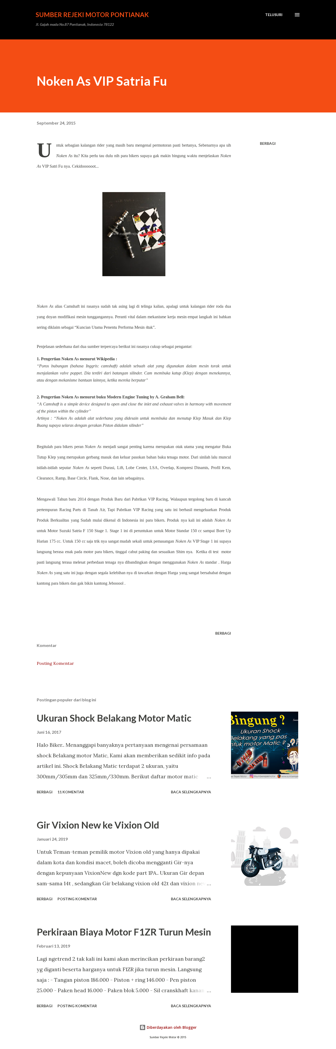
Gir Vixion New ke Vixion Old (98, 825)
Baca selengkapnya (191, 792)
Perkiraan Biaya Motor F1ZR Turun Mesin (124, 932)
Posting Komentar (55, 663)
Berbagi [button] (268, 143)
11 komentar (70, 792)
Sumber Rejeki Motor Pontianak (92, 14)
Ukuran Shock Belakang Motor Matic (114, 718)
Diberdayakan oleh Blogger (171, 1027)
